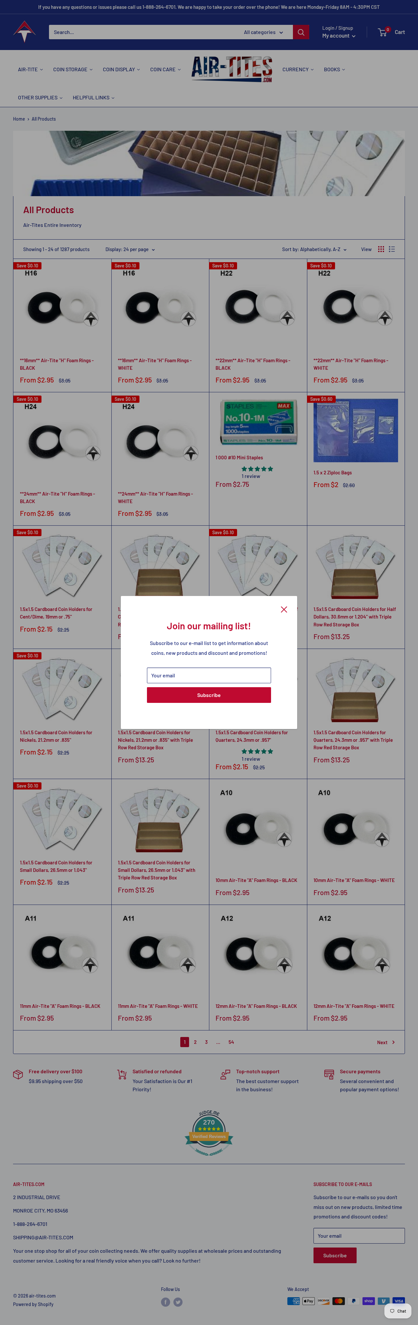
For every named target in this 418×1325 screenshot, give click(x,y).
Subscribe (209, 695)
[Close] (284, 609)
